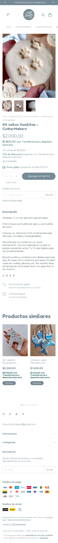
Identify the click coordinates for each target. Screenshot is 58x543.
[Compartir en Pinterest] (14, 276)
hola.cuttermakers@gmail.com (19, 424)
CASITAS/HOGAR (44, 27)
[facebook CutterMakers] (10, 414)
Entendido (44, 538)
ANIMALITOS (15, 116)
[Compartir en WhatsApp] (3, 276)
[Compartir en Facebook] (7, 276)
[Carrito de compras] (50, 15)
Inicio (4, 116)
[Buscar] (43, 15)
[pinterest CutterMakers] (23, 414)
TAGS (8, 27)
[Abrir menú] (8, 14)
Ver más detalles (9, 161)
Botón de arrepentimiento (19, 519)
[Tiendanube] (14, 525)
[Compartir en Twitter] (10, 276)
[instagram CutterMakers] (3, 414)
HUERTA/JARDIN (23, 27)
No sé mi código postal (12, 200)
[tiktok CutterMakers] (16, 414)
